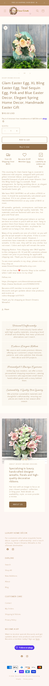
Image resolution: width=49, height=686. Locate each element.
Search (8, 565)
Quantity (5, 126)
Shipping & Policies (13, 614)
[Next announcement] (44, 2)
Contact (8, 603)
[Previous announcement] (4, 2)
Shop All (8, 570)
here (28, 162)
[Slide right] (30, 73)
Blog (7, 587)
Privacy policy (28, 679)
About (7, 582)
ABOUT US (18, 505)
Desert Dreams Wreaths (23, 676)
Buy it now (24, 147)
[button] (5, 11)
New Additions (11, 576)
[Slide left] (19, 73)
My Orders (9, 609)
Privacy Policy (10, 620)
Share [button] (6, 309)
